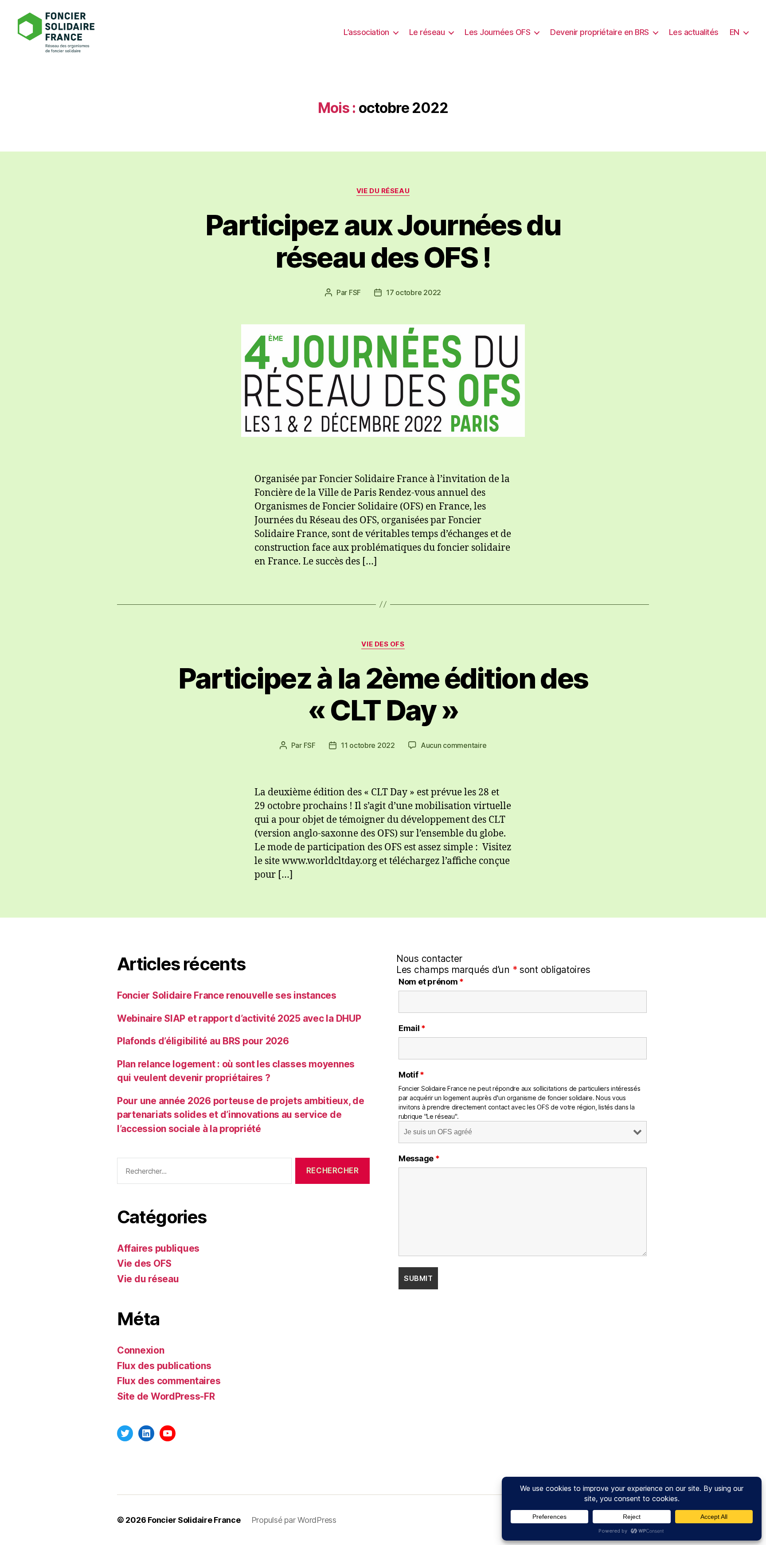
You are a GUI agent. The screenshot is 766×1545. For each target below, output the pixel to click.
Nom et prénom (431, 981)
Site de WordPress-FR (166, 1396)
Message (419, 1158)
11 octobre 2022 (368, 745)
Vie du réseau (383, 191)
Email (412, 1028)
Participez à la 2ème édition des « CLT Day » (383, 694)
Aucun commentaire (453, 745)
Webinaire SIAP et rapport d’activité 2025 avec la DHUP (239, 1018)
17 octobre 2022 (413, 292)
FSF (355, 292)
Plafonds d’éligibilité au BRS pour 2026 (203, 1041)
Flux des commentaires (168, 1380)
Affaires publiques (158, 1248)
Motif (411, 1074)
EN (734, 32)
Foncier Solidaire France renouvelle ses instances (226, 995)
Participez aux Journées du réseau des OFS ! (383, 241)
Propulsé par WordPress (293, 1520)
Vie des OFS (382, 644)
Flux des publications (164, 1365)
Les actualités (694, 32)
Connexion (140, 1350)
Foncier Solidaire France (194, 1520)
